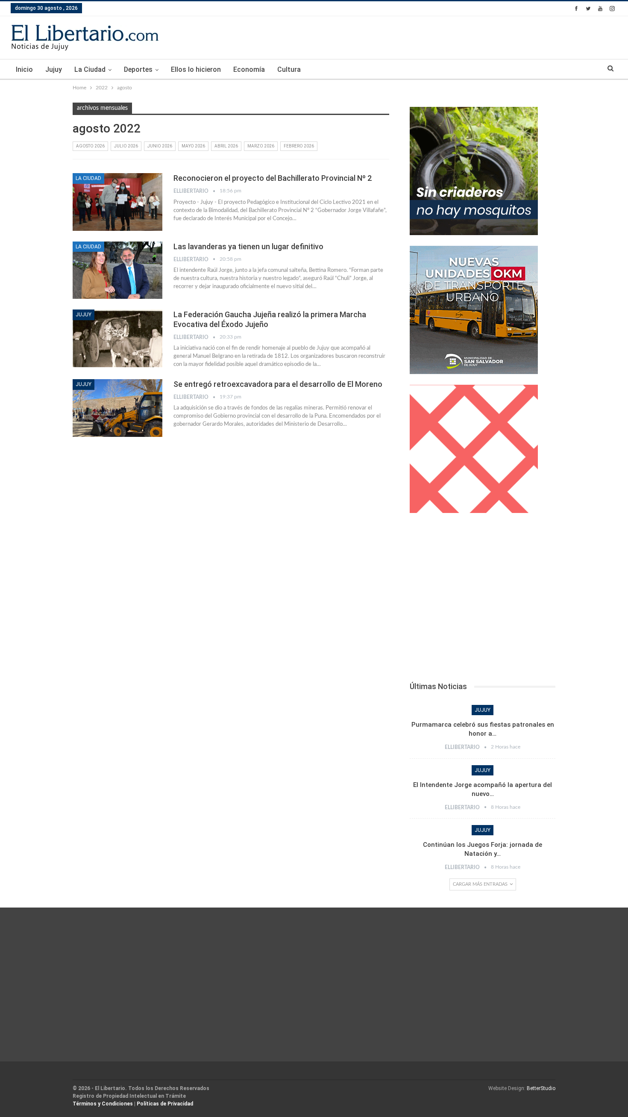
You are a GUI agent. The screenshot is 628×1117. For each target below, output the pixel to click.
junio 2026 (159, 146)
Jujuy (53, 69)
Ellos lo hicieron (196, 69)
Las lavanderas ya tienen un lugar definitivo (248, 246)
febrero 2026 (299, 146)
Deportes (138, 69)
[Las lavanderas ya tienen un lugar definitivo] (117, 270)
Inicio (24, 69)
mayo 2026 (193, 146)
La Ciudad (90, 69)
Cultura (289, 69)
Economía (249, 69)
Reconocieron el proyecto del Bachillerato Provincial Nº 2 (272, 178)
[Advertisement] (482, 600)
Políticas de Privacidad (165, 1104)
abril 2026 (226, 146)
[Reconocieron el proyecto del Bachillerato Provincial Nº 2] (117, 201)
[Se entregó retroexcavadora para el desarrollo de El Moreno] (117, 407)
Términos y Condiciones (103, 1104)
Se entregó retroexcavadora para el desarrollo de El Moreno (277, 384)
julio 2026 (126, 146)
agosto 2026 (90, 146)
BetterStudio (541, 1088)
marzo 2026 (260, 146)
